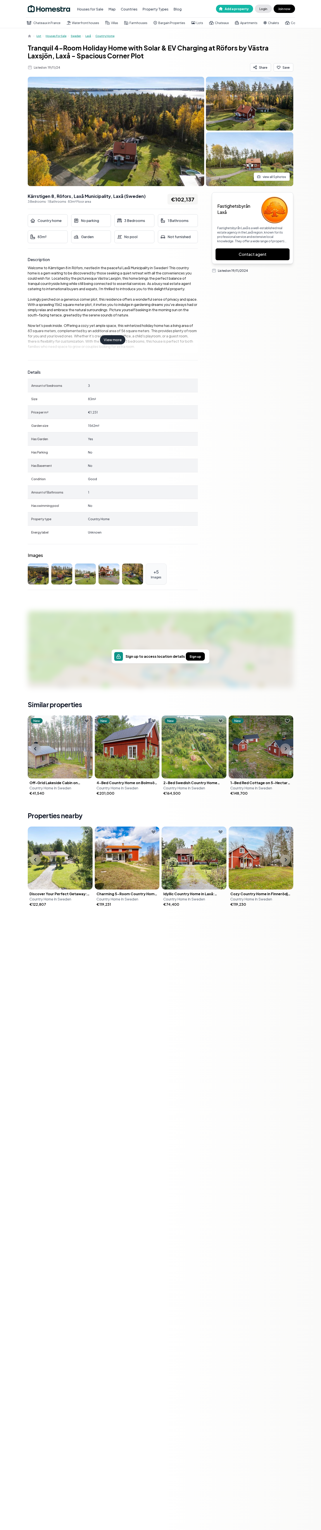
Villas (114, 23)
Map (112, 9)
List (38, 36)
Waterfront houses (85, 23)
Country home (104, 36)
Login (263, 9)
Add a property (237, 9)
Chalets (273, 23)
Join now (284, 9)
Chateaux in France (46, 23)
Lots (200, 23)
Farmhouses (138, 23)
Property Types (155, 9)
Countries (129, 9)
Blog (178, 9)
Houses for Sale (90, 9)
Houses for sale (56, 36)
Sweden (76, 36)
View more (113, 339)
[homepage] (30, 36)
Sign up (195, 656)
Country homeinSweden (50, 788)
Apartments (248, 23)
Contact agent (252, 254)
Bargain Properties (171, 23)
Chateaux (222, 23)
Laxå (88, 36)
